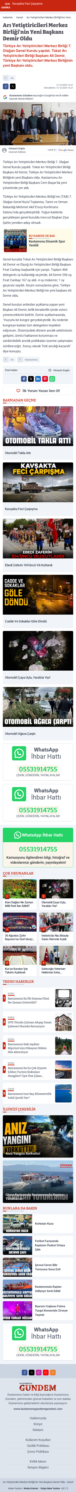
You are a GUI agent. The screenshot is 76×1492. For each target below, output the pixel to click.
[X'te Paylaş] (13, 86)
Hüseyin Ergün (17, 150)
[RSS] (53, 1372)
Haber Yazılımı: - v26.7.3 (38, 1488)
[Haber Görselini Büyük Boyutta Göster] (38, 123)
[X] (31, 1372)
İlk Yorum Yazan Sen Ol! (41, 391)
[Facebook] (24, 1372)
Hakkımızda (38, 1418)
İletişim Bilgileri (38, 1467)
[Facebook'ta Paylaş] (5, 86)
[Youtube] (46, 1372)
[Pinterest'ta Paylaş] (45, 379)
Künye (38, 1424)
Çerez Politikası (38, 1451)
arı (12, 78)
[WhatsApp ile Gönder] (52, 379)
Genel (19, 17)
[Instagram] (39, 1372)
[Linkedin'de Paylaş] (38, 379)
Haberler (8, 17)
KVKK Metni (38, 1461)
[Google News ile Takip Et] (66, 150)
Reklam (38, 1430)
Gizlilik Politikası (38, 1446)
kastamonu (31, 359)
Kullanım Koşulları (38, 1440)
